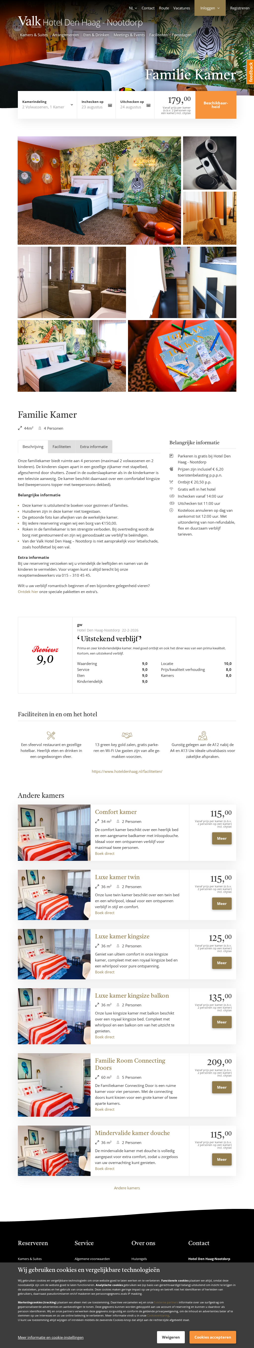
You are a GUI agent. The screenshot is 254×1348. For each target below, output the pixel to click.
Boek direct (104, 853)
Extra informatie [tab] (94, 446)
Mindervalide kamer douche (132, 1134)
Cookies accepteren (212, 1337)
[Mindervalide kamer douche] (54, 1151)
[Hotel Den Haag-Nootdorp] (80, 26)
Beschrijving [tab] (33, 446)
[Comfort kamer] (54, 833)
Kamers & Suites (34, 34)
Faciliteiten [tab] (62, 446)
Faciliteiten (158, 34)
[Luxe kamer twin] (54, 895)
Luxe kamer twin (117, 878)
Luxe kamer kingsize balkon (132, 996)
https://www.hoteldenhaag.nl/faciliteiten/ (127, 771)
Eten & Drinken (96, 34)
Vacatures (181, 7)
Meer (222, 838)
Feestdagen (181, 34)
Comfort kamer (116, 812)
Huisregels (139, 1259)
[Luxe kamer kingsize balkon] (54, 1016)
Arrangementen (65, 34)
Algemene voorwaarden (92, 1259)
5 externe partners (166, 1302)
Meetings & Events (129, 34)
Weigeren (171, 1337)
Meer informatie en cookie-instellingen (51, 1337)
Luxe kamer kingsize (122, 937)
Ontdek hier (28, 591)
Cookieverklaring (158, 1315)
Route (164, 7)
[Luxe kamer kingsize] (54, 954)
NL (131, 7)
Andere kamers (127, 1187)
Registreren (240, 7)
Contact (148, 7)
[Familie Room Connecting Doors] (54, 1085)
